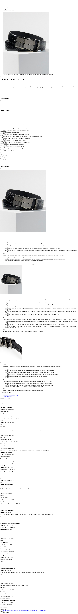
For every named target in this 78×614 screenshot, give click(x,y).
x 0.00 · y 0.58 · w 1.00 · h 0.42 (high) (12, 258)
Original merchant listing (7, 396)
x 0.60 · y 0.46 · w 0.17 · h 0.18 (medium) (12, 251)
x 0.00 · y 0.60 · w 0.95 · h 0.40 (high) (12, 325)
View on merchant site (4, 95)
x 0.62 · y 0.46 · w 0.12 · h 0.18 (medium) (12, 313)
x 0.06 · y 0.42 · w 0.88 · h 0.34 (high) (12, 239)
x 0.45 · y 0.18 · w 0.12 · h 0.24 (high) (12, 371)
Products (2, 2)
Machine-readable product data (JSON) (10, 395)
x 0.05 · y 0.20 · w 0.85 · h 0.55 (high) (12, 303)
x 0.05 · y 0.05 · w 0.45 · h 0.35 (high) (12, 369)
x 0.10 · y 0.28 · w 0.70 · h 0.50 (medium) (12, 315)
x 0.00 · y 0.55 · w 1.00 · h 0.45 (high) (12, 323)
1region (7, 239)
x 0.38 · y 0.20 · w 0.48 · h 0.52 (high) (12, 375)
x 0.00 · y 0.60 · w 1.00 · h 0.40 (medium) (12, 384)
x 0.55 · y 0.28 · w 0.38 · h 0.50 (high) (12, 377)
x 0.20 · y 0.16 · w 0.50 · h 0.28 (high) (12, 305)
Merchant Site (7, 2)
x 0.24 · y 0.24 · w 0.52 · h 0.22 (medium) (12, 242)
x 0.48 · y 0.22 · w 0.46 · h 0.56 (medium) (12, 373)
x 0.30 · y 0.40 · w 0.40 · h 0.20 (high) (12, 310)
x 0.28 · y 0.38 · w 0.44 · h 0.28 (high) (12, 307)
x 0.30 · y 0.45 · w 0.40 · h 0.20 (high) (12, 244)
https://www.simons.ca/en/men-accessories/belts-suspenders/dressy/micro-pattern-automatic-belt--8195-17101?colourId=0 (24, 610)
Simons (1, 0)
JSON (10, 95)
